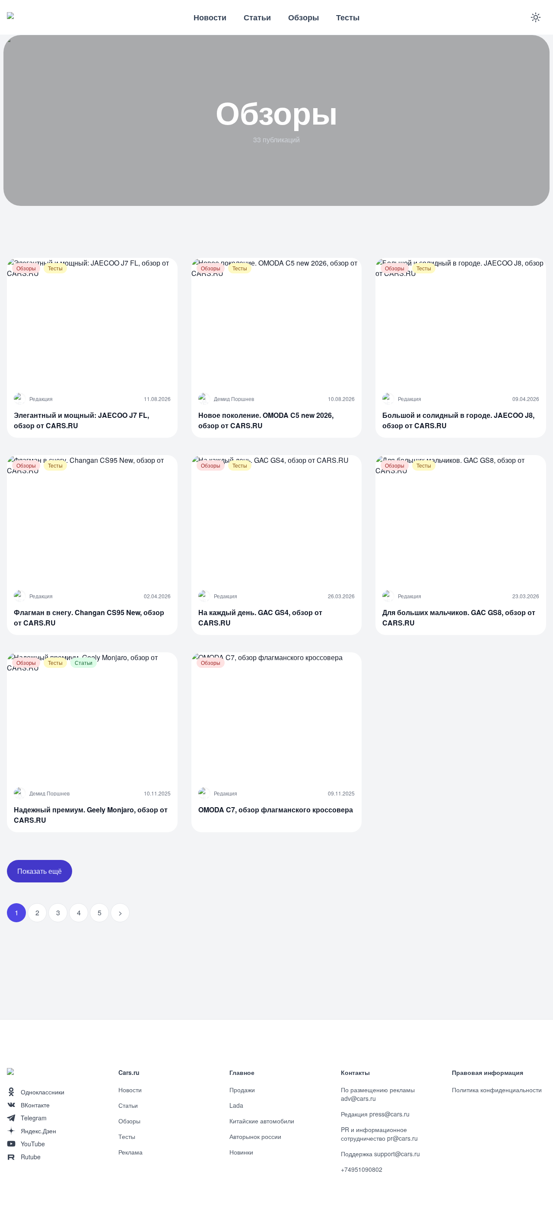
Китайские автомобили (261, 1120)
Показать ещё (39, 871)
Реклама (130, 1152)
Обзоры (303, 17)
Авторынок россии (255, 1136)
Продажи (242, 1089)
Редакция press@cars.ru (375, 1114)
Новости (210, 17)
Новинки (241, 1152)
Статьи (257, 17)
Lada (236, 1105)
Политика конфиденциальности (497, 1089)
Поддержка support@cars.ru (380, 1153)
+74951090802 (361, 1169)
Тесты (347, 17)
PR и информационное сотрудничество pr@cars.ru (379, 1133)
